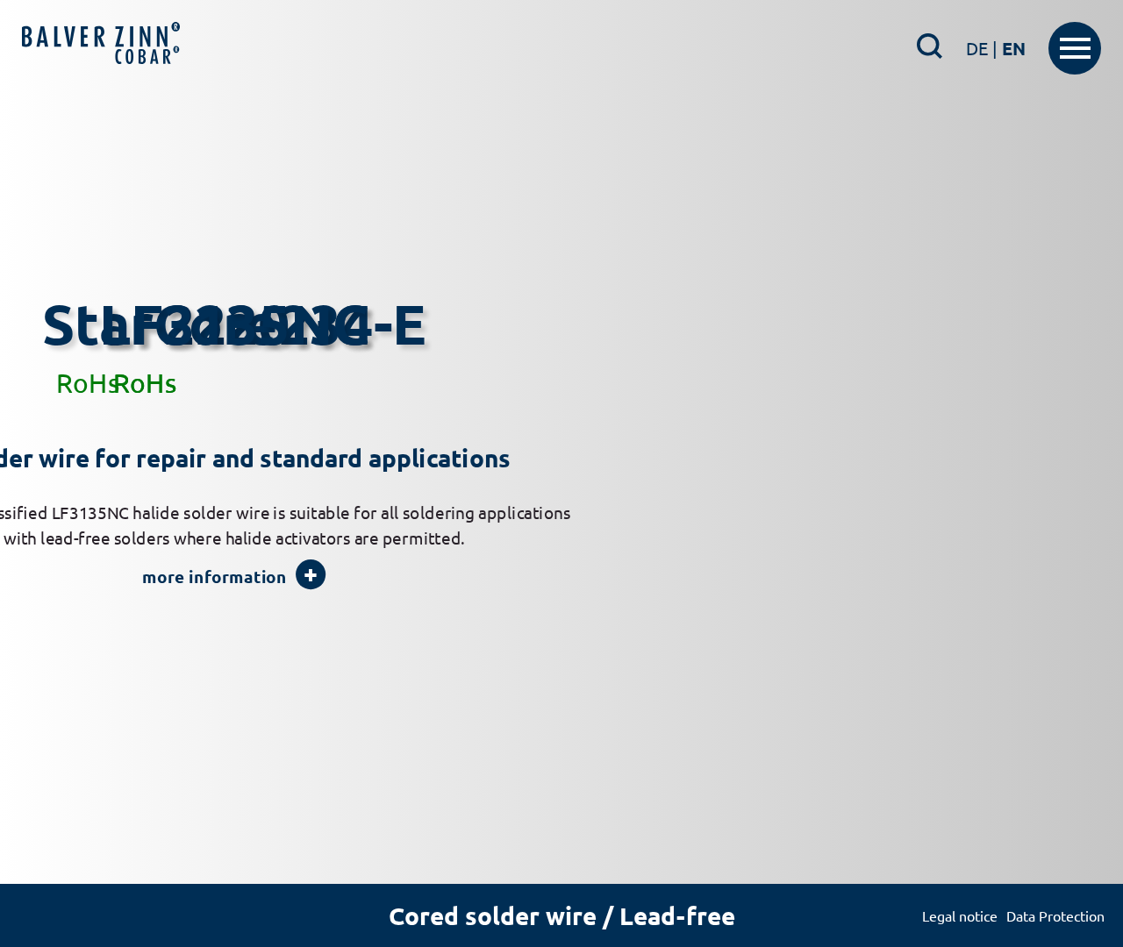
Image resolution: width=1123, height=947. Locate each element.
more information (214, 626)
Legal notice (960, 915)
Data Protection (1055, 915)
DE (982, 48)
